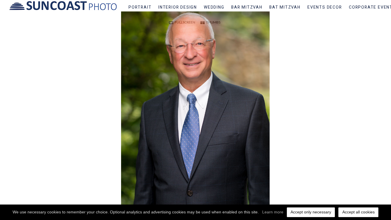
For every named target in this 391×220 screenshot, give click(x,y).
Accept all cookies (358, 212)
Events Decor (324, 7)
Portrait (140, 7)
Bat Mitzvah (285, 7)
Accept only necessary (311, 212)
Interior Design (177, 7)
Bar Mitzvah (246, 7)
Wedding (214, 7)
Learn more (272, 212)
